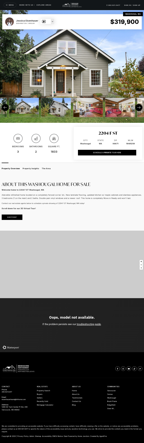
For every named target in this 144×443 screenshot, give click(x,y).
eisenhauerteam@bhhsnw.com (14, 399)
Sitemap (38, 436)
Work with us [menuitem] (26, 5)
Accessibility (47, 436)
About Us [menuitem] (75, 394)
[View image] (24, 107)
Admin (31, 436)
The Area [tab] (46, 168)
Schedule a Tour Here (107, 152)
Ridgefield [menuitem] (111, 405)
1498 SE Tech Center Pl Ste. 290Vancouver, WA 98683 (15, 408)
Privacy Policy (23, 436)
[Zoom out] (141, 264)
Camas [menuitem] (110, 394)
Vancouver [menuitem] (111, 391)
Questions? (12, 217)
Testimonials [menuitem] (77, 398)
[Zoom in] (141, 261)
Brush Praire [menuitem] (112, 401)
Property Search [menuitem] (43, 391)
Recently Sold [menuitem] (42, 401)
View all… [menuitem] (111, 408)
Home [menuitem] (74, 391)
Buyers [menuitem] (40, 394)
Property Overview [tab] (11, 168)
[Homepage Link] (72, 5)
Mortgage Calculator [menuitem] (45, 405)
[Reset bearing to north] (141, 268)
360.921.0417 (114, 5)
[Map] (72, 264)
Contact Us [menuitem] (76, 401)
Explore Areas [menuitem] (44, 5)
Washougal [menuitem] (111, 398)
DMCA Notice (57, 436)
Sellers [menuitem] (40, 398)
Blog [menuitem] (74, 405)
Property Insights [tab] (31, 168)
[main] (72, 181)
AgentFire (103, 436)
